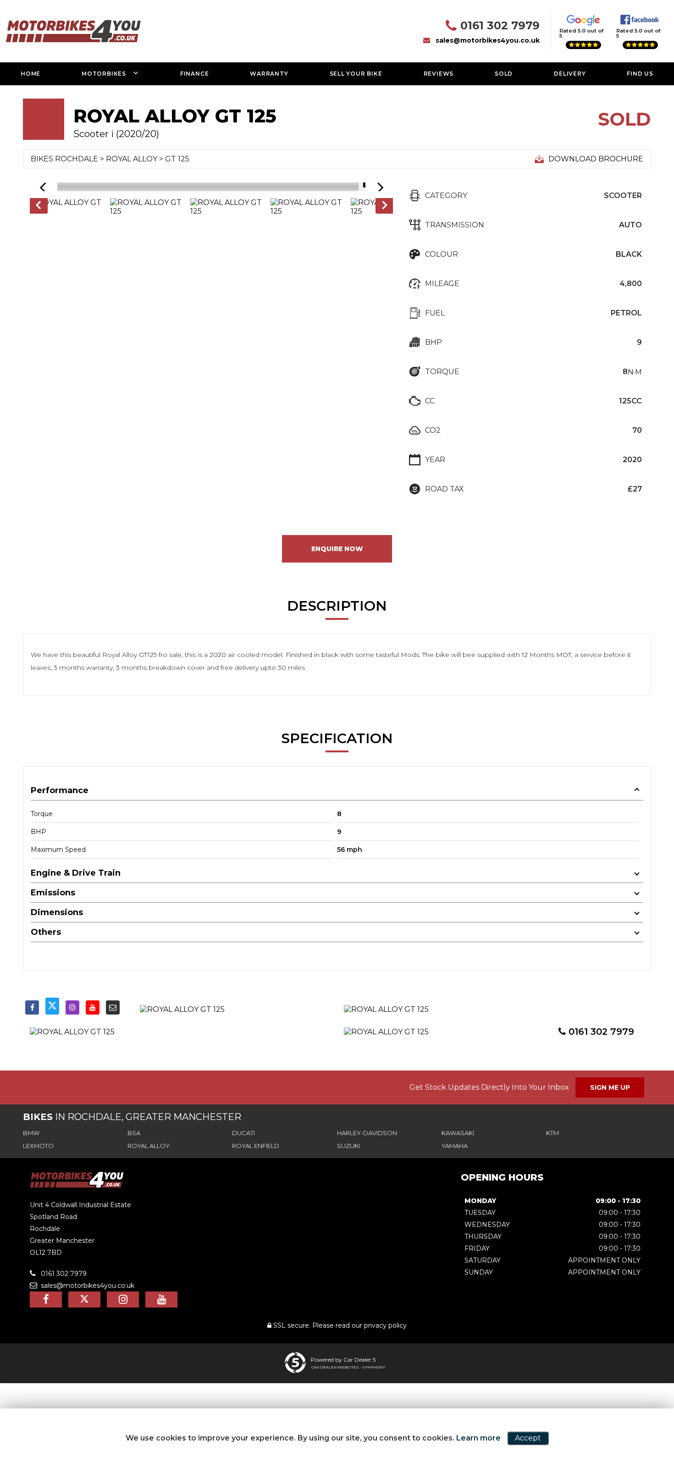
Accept (528, 1438)
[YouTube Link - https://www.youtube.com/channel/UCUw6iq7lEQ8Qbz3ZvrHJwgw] (92, 1007)
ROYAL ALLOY (131, 159)
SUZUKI (348, 1145)
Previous (38, 207)
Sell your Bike (356, 73)
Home (30, 73)
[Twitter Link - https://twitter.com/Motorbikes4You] (52, 1006)
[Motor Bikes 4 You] (77, 1185)
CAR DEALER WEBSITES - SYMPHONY (348, 1367)
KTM (552, 1133)
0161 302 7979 (500, 25)
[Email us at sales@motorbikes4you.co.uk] (113, 1007)
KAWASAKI (458, 1133)
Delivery (570, 73)
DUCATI (243, 1133)
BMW (31, 1133)
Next (385, 207)
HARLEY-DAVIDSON (367, 1133)
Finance (194, 73)
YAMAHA (455, 1145)
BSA (133, 1133)
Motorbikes (104, 73)
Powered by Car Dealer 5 (343, 1359)
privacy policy (385, 1325)
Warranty (269, 73)
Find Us (640, 73)
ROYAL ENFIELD (255, 1145)
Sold (504, 73)
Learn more (478, 1438)
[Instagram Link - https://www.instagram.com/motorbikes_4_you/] (72, 1007)
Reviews (439, 73)
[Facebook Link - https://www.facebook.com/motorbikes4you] (32, 1007)
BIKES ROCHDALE (64, 159)
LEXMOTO (38, 1145)
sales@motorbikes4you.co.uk (488, 40)
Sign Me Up (610, 1087)
